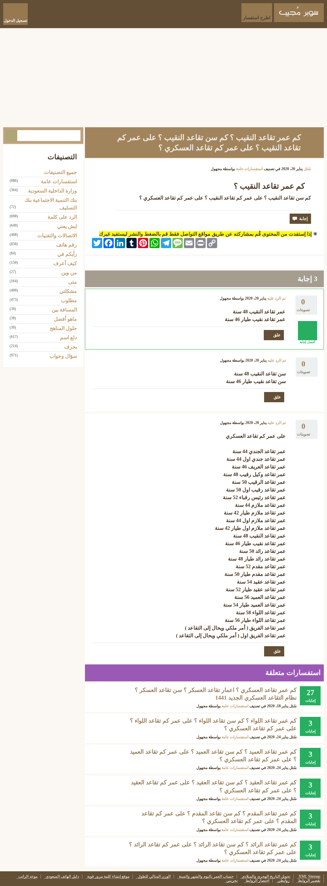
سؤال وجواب (63, 356)
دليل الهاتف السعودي (62, 876)
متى (72, 282)
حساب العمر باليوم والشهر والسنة (206, 876)
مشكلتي (68, 291)
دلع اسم (68, 337)
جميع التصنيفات (60, 172)
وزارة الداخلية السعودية (52, 190)
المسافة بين (64, 309)
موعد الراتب (27, 876)
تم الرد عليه (276, 298)
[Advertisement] (163, 76)
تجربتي (232, 881)
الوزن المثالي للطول (154, 876)
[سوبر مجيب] (299, 12)
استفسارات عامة (249, 169)
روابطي (284, 881)
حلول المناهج (63, 328)
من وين (69, 272)
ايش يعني (67, 226)
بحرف (70, 346)
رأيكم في (67, 254)
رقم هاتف (66, 244)
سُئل (307, 169)
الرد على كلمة (62, 217)
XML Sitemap (309, 876)
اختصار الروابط (257, 881)
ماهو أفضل (65, 319)
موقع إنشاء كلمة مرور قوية (108, 876)
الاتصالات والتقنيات (57, 235)
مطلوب (69, 300)
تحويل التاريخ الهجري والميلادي (266, 876)
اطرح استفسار (256, 17)
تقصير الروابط (309, 881)
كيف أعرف (65, 263)
